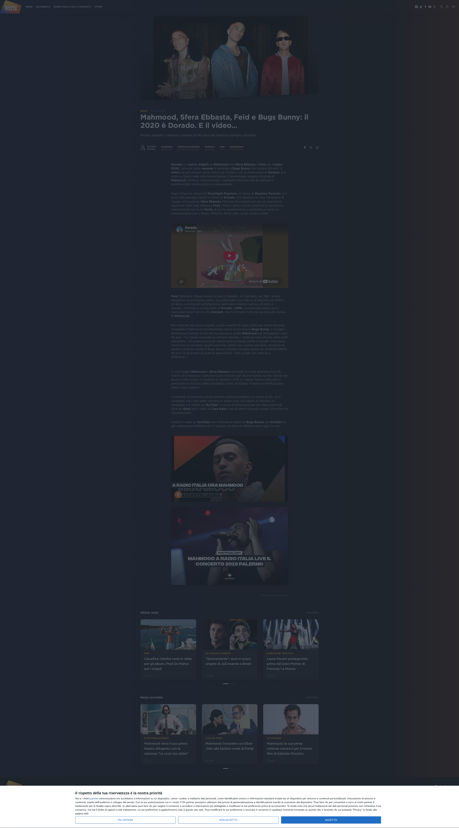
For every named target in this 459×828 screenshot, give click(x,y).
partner (94, 798)
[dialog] (229, 807)
